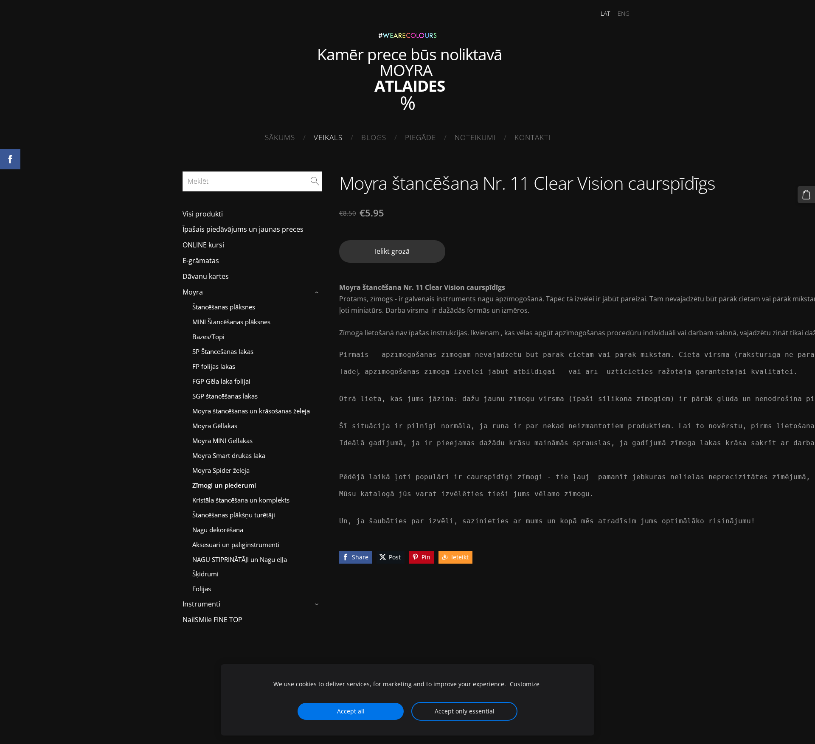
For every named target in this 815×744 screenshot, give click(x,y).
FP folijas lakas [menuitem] (213, 366)
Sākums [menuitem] (280, 137)
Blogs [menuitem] (373, 137)
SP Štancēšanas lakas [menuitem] (222, 351)
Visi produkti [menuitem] (203, 214)
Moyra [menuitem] (193, 292)
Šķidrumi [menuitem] (205, 574)
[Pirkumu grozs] (806, 194)
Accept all (351, 711)
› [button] (317, 292)
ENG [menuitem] (624, 13)
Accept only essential (465, 711)
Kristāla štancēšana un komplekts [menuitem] (240, 500)
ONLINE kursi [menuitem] (203, 245)
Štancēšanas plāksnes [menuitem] (223, 307)
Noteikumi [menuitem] (475, 137)
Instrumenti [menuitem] (201, 604)
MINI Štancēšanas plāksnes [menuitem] (231, 321)
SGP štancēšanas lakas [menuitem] (225, 396)
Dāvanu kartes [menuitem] (206, 276)
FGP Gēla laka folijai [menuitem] (221, 381)
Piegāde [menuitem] (420, 137)
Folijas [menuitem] (201, 588)
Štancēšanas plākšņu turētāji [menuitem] (233, 515)
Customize (525, 684)
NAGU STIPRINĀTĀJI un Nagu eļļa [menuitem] (239, 559)
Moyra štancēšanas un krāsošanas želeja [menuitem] (251, 411)
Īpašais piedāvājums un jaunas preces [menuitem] (243, 229)
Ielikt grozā (392, 251)
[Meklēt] (315, 181)
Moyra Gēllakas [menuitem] (214, 425)
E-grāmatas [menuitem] (201, 260)
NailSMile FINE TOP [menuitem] (212, 619)
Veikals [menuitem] (328, 137)
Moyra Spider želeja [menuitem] (221, 470)
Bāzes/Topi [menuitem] (208, 336)
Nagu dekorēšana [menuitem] (217, 529)
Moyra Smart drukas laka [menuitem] (228, 455)
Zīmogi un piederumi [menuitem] (224, 485)
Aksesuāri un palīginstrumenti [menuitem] (235, 544)
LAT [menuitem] (605, 13)
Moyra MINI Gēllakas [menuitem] (222, 440)
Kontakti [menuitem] (532, 137)
